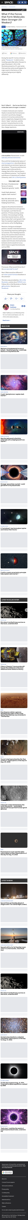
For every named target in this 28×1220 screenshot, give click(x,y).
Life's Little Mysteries (19, 177)
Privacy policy (5, 1189)
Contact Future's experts (8, 1182)
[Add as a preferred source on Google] (7, 1172)
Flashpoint (9, 60)
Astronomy (4, 6)
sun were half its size (10, 269)
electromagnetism (8, 163)
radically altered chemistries (11, 157)
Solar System (12, 6)
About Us (4, 1179)
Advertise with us (6, 1199)
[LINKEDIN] (22, 306)
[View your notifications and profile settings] (22, 2)
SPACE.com (22, 282)
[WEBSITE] (24, 306)
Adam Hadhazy (11, 26)
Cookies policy (6, 1192)
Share (5, 53)
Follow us (14, 53)
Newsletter (23, 53)
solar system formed (10, 274)
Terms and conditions (7, 1185)
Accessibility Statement (8, 1196)
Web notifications (6, 1203)
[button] (25, 2)
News (3, 27)
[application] (14, 140)
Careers (4, 1206)
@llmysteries (6, 286)
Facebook (5, 288)
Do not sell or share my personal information (13, 1210)
